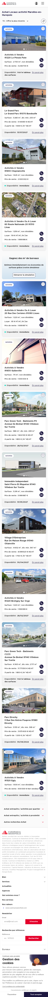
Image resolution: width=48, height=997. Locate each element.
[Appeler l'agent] (41, 60)
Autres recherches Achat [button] (15, 822)
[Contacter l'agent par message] (41, 65)
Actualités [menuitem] (6, 886)
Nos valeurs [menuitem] (7, 904)
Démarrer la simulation (24, 275)
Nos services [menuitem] (7, 900)
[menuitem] (37, 3)
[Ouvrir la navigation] (42, 3)
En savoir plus (37, 72)
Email (4, 917)
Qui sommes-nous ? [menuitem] (11, 895)
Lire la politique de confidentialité (13, 986)
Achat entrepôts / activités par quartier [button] (22, 809)
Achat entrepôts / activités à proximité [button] (22, 815)
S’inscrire (34, 921)
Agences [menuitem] (6, 891)
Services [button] (5, 882)
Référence (6, 934)
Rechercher (34, 938)
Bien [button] (4, 877)
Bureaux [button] (6, 949)
